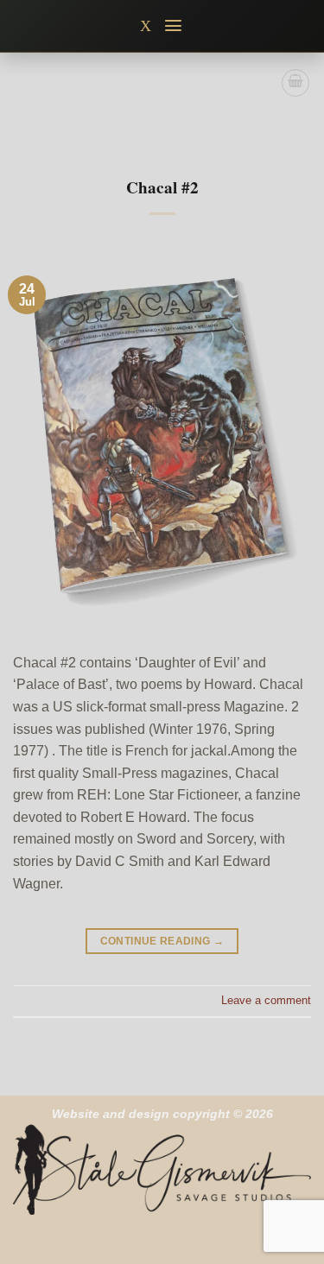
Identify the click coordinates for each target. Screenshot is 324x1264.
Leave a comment (266, 1000)
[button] (174, 25)
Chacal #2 (162, 187)
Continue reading (162, 941)
